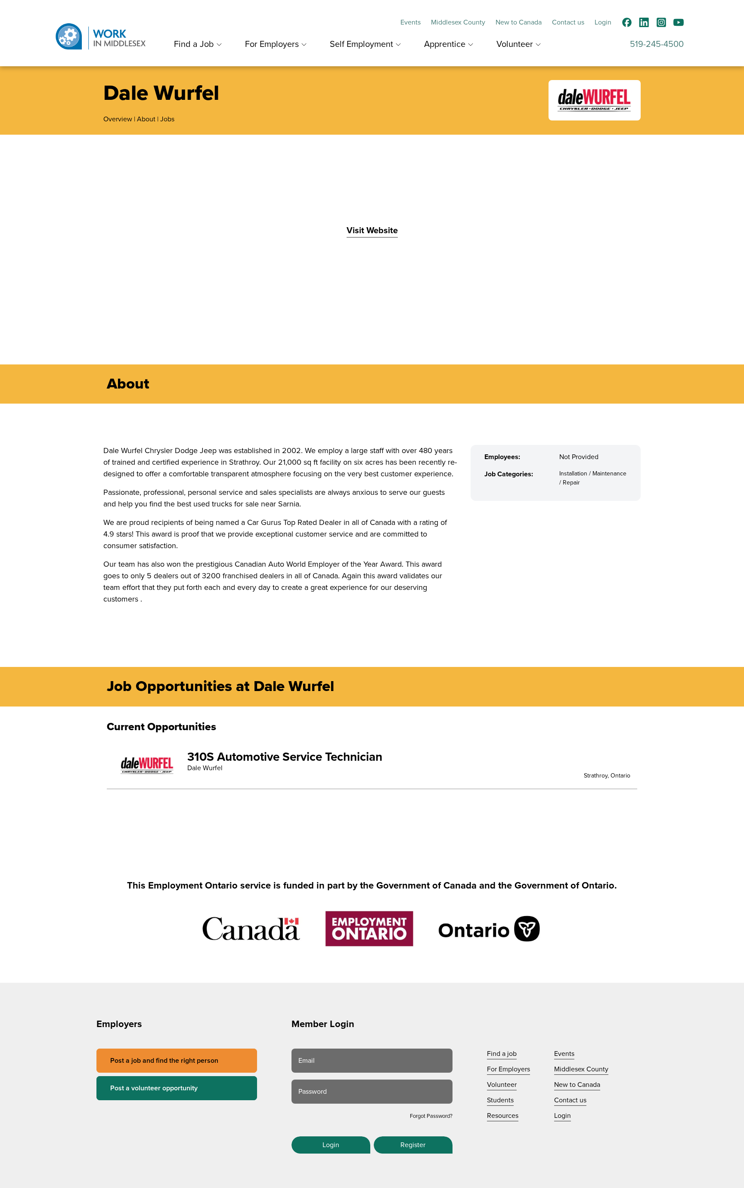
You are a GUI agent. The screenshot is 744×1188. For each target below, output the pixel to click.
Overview (117, 119)
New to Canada (519, 22)
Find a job (502, 1053)
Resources (502, 1115)
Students (500, 1100)
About (146, 119)
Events (410, 22)
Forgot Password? (431, 1116)
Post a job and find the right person (164, 1060)
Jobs (167, 119)
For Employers (272, 44)
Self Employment (361, 44)
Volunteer (514, 44)
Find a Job (194, 44)
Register (412, 1145)
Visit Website (372, 230)
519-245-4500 (657, 44)
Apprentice (444, 44)
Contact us (568, 22)
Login (603, 22)
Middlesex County (458, 22)
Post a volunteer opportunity (154, 1088)
